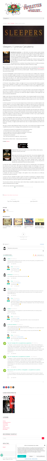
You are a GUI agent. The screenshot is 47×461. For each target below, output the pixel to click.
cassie (9, 258)
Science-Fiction (5, 423)
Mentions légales (34, 458)
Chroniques (12, 23)
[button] (44, 445)
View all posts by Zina (10, 211)
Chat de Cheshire (41, 68)
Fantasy (4, 421)
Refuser (31, 456)
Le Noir (4, 426)
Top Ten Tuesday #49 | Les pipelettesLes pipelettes (20, 343)
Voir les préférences (41, 456)
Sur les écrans (11, 49)
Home (9, 23)
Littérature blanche (6, 427)
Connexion (42, 244)
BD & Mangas (5, 429)
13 (21, 49)
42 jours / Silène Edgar (17, 226)
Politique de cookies (28, 458)
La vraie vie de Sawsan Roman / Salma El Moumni (39, 227)
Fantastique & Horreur (7, 422)
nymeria (9, 289)
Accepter (22, 456)
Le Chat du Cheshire (12, 324)
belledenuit (10, 274)
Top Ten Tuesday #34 (13, 201)
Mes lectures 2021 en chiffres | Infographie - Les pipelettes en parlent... (24, 369)
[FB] (4, 387)
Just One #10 (33, 201)
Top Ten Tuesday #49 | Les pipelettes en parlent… (19, 356)
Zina (12, 266)
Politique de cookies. (9, 459)
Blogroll (4, 447)
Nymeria (7, 141)
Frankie (9, 308)
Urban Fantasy (5, 425)
